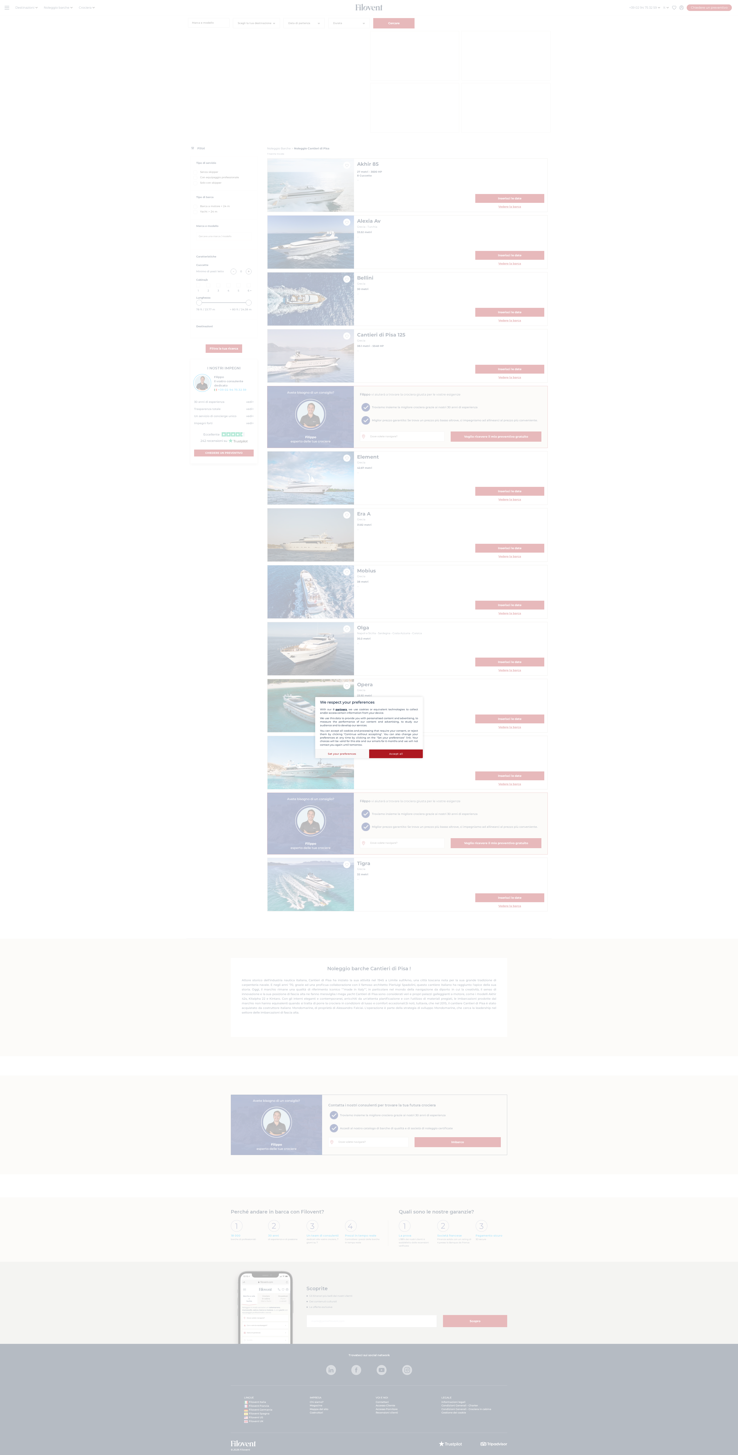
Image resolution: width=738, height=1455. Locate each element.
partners (341, 709)
